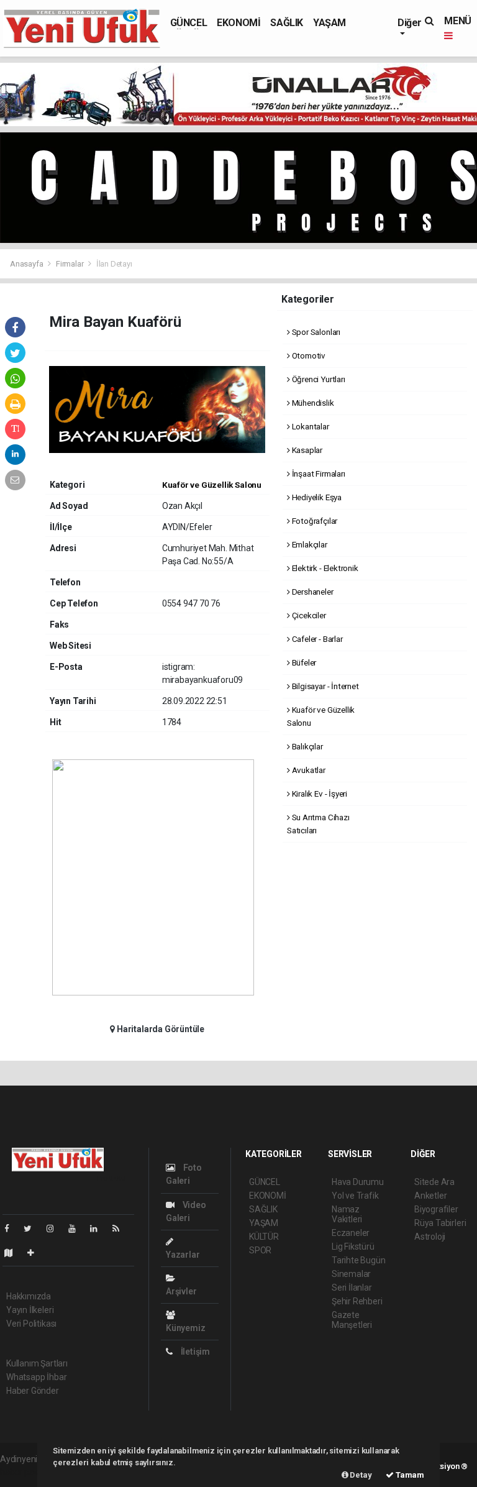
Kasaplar (306, 450)
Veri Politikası (31, 1324)
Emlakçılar (308, 544)
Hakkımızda (28, 1296)
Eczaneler (351, 1233)
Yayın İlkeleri (29, 1310)
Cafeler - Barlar (316, 639)
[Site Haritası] (13, 1253)
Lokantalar (309, 426)
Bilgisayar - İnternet (324, 686)
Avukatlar (307, 770)
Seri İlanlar (352, 1288)
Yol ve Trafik (355, 1196)
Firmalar (69, 263)
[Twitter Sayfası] (33, 1228)
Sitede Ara (434, 1182)
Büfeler (303, 662)
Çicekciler (308, 615)
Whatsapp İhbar (36, 1377)
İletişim (194, 1352)
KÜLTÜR (264, 1237)
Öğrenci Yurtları (317, 379)
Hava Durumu (358, 1182)
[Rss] (120, 1228)
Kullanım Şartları (37, 1363)
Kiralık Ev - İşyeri (318, 793)
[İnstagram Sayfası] (55, 1228)
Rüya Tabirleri (440, 1223)
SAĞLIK (286, 23)
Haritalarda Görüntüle (159, 1029)
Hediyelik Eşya (316, 497)
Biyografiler (436, 1209)
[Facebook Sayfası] (11, 1228)
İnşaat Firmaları (317, 473)
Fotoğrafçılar (313, 521)
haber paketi (24, 1472)
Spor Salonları (315, 332)
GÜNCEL (188, 23)
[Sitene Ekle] (35, 1253)
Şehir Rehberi (357, 1301)
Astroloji (429, 1237)
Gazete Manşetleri (352, 1320)
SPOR (260, 1250)
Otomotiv (307, 355)
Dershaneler (312, 592)
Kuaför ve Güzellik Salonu (211, 485)
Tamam (409, 1475)
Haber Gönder (32, 1391)
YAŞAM (329, 23)
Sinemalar (351, 1274)
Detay (360, 1475)
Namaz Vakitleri (347, 1214)
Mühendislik (312, 403)
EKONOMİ (238, 23)
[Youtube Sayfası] (77, 1228)
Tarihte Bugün (359, 1260)
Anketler (430, 1196)
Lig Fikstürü (353, 1246)
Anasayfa (27, 263)
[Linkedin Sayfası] (98, 1228)
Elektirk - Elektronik (324, 568)
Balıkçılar (306, 746)
